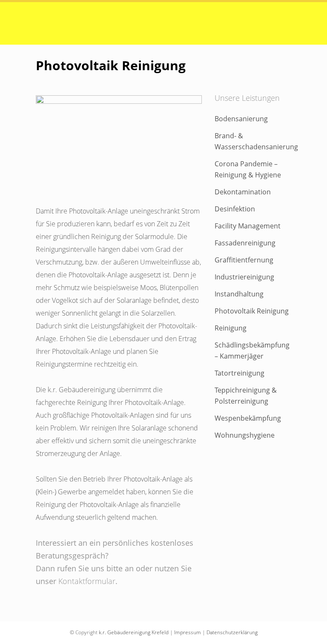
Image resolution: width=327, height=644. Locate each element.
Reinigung (231, 328)
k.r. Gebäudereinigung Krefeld (134, 632)
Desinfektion (235, 209)
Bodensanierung (241, 118)
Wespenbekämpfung (248, 418)
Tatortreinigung (239, 373)
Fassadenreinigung (245, 243)
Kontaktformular (86, 581)
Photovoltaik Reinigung (252, 311)
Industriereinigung (244, 277)
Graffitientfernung (244, 260)
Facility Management (248, 226)
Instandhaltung (239, 294)
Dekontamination (243, 192)
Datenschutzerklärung (232, 632)
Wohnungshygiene (245, 435)
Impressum (187, 632)
